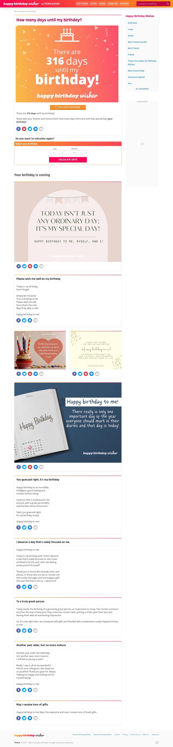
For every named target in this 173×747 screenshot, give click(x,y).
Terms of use (135, 734)
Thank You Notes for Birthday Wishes (142, 62)
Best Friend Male (136, 70)
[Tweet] (24, 320)
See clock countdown (69, 107)
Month (74, 148)
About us (146, 734)
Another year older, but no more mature (41, 645)
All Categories (142, 89)
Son (130, 83)
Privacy (125, 734)
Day (55, 148)
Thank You (113, 3)
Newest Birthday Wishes (82, 734)
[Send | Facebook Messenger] (30, 320)
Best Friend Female (137, 42)
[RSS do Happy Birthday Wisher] (157, 742)
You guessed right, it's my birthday (37, 480)
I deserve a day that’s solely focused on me (42, 542)
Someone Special (136, 77)
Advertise (155, 734)
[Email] (41, 129)
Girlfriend (132, 23)
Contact (117, 734)
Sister (93, 3)
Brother (124, 3)
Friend (102, 3)
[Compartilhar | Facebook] (18, 129)
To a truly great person (30, 601)
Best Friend (82, 3)
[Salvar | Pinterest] (24, 129)
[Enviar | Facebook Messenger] (35, 129)
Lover (130, 29)
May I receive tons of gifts (32, 705)
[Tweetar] (30, 129)
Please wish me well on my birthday (38, 279)
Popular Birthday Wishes (102, 734)
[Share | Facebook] (18, 320)
